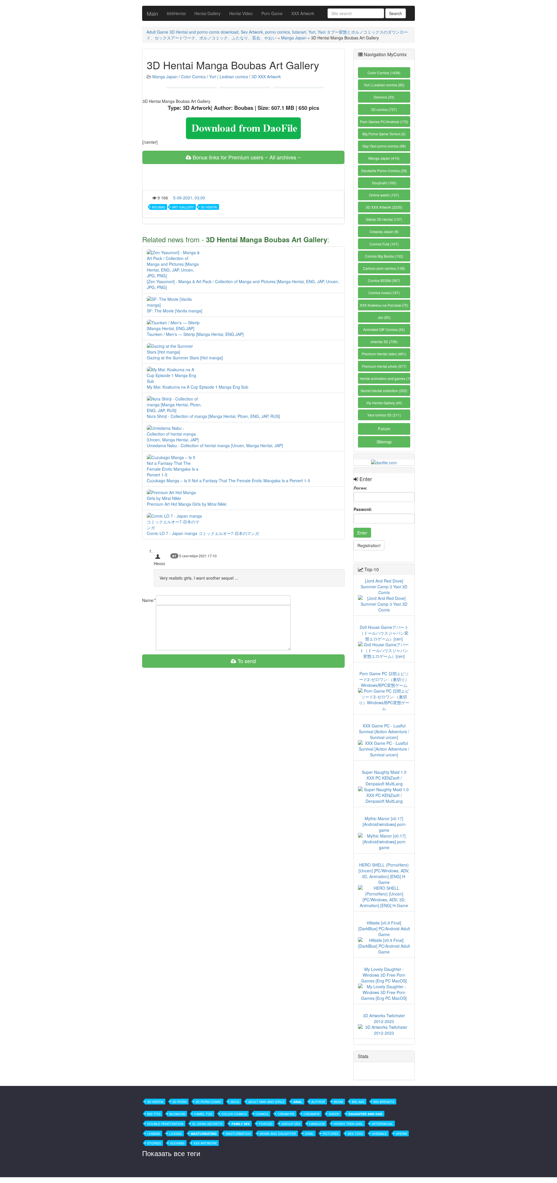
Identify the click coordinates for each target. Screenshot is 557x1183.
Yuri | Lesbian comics (228, 76)
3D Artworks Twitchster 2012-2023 (384, 1018)
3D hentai (155, 1101)
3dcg (234, 1101)
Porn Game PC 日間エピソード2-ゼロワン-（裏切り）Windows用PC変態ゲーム (384, 679)
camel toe (203, 1113)
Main (152, 13)
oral (309, 1133)
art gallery (183, 207)
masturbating (204, 1133)
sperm (401, 1133)
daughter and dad (365, 1114)
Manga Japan (293, 38)
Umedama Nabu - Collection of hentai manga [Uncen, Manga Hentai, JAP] (215, 445)
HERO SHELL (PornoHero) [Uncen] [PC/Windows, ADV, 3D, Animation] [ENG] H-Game (384, 873)
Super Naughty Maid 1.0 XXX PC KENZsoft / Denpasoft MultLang (384, 778)
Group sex (290, 1123)
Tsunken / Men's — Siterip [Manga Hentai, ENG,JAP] (195, 334)
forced (265, 1123)
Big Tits (153, 1113)
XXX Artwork (302, 13)
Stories (154, 1143)
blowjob (177, 1113)
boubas (158, 207)
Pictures (331, 1133)
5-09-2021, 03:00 (189, 198)
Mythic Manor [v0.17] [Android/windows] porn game (384, 824)
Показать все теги (171, 1153)
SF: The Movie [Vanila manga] (174, 311)
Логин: (360, 488)
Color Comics (193, 76)
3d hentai (209, 207)
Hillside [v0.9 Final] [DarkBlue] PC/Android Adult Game (384, 928)
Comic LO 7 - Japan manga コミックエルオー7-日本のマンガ (203, 533)
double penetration (165, 1123)
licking (175, 1133)
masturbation (238, 1133)
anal (297, 1102)
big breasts (383, 1101)
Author (318, 1101)
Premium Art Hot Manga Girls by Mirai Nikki (186, 504)
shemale (379, 1133)
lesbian (153, 1133)
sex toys (355, 1133)
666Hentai (176, 13)
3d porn (179, 1101)
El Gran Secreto (207, 1123)
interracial (382, 1123)
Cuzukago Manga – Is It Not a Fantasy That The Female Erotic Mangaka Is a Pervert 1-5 (228, 480)
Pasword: (363, 509)
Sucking (177, 1143)
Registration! (369, 545)
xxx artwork (205, 1143)
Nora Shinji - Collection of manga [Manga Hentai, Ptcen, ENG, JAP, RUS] (213, 416)
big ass (358, 1101)
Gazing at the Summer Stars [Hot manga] (185, 358)
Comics (262, 1113)
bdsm (338, 1101)
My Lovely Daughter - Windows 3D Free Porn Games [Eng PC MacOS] (384, 975)
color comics (234, 1113)
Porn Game (272, 13)
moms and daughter (278, 1133)
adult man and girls (266, 1101)
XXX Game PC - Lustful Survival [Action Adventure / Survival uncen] (384, 731)
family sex (241, 1124)
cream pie (285, 1113)
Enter (362, 533)
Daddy (334, 1113)
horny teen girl (348, 1123)
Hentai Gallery (207, 13)
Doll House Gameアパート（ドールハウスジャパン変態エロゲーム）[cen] (384, 633)
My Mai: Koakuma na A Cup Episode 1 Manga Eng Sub (197, 387)
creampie (311, 1113)
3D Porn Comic (208, 1101)
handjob (317, 1123)
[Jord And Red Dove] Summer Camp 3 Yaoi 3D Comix (384, 586)
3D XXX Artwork (266, 76)
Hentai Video (241, 13)
